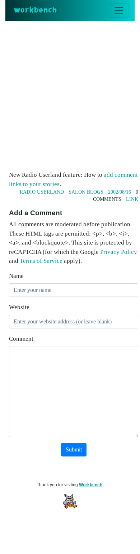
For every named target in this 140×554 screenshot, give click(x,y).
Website (19, 307)
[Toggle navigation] (119, 10)
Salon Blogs (86, 192)
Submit (74, 449)
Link (132, 199)
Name (16, 276)
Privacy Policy (118, 251)
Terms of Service (41, 260)
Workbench (90, 484)
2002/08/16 (119, 192)
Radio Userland (42, 192)
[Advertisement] (70, 94)
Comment (21, 338)
